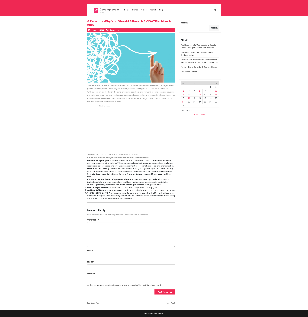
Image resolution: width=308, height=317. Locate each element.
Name (91, 250)
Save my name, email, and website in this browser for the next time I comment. (125, 285)
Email (90, 262)
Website (91, 273)
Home (126, 10)
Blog (161, 10)
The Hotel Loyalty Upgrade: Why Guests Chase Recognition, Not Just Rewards (198, 46)
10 (183, 94)
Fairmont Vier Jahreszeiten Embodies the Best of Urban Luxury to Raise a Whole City (199, 61)
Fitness (144, 10)
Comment (93, 220)
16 (216, 94)
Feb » (203, 114)
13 (200, 94)
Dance (135, 10)
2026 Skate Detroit (189, 71)
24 (183, 102)
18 (189, 98)
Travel (153, 10)
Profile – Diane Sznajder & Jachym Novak (199, 67)
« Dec (196, 114)
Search (184, 23)
